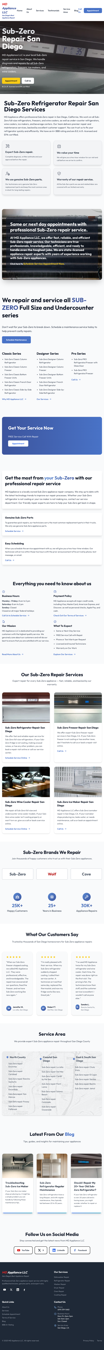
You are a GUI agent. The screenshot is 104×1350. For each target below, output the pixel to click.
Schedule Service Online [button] (16, 758)
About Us (29, 10)
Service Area (66, 10)
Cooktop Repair (60, 1295)
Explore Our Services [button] (63, 654)
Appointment (93, 10)
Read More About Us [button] (11, 654)
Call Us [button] (60, 751)
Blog (76, 10)
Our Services (42, 399)
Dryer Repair (59, 1288)
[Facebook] (24, 1289)
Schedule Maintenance (16, 340)
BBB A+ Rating (8, 1325)
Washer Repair (60, 1284)
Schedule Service (13, 531)
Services (40, 10)
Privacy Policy (88, 1340)
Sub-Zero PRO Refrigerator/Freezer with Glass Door (86, 362)
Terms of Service (8, 1318)
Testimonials (53, 10)
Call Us (80, 10)
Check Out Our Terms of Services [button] (69, 615)
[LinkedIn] (17, 1289)
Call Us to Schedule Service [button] (14, 615)
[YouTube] (4, 1289)
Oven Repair (59, 1291)
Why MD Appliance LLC (12, 399)
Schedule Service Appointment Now (43, 263)
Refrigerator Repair (62, 1281)
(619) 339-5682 (64, 1309)
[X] (11, 1289)
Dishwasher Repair (61, 1277)
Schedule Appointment (11, 1314)
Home (19, 10)
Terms (99, 1340)
